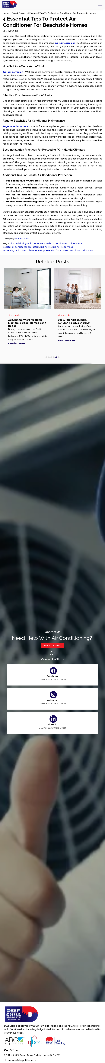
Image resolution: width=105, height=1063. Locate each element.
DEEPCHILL (45, 247)
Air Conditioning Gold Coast (24, 243)
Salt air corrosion (13, 72)
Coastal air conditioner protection (21, 247)
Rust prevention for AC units (53, 250)
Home (6, 13)
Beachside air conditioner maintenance (61, 243)
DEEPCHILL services (62, 247)
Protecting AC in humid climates (20, 250)
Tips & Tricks (18, 13)
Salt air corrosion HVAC (81, 250)
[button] (46, 357)
